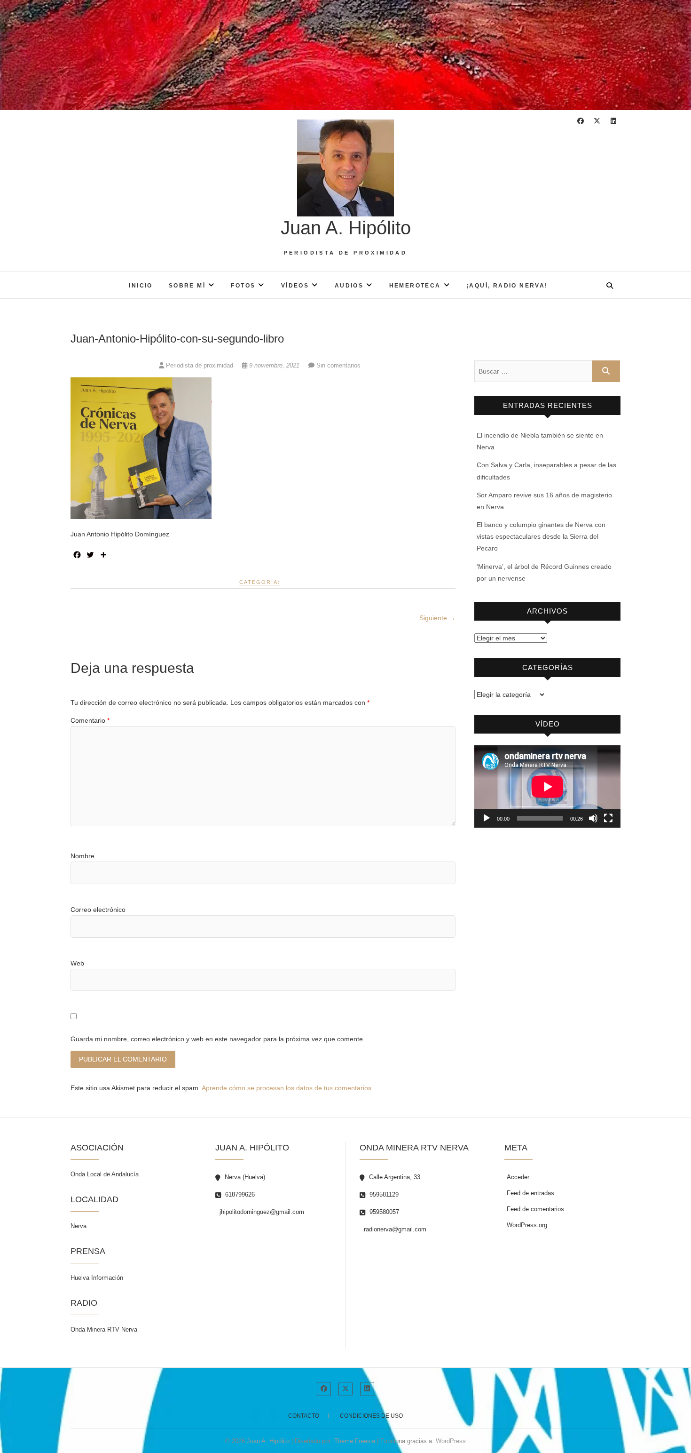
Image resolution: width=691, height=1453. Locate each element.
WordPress (451, 1441)
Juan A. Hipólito (346, 227)
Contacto (303, 1416)
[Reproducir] (486, 818)
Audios (349, 285)
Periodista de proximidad (199, 365)
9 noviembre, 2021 (274, 365)
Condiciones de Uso (371, 1416)
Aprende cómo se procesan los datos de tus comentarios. (287, 1088)
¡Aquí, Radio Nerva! (507, 285)
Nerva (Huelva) (244, 1177)
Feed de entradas (530, 1193)
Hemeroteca (415, 285)
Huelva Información (97, 1277)
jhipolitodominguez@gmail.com (261, 1211)
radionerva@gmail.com (394, 1229)
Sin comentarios (338, 365)
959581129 (383, 1194)
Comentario (90, 720)
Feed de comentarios (535, 1209)
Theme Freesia (354, 1441)
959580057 (383, 1211)
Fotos (243, 285)
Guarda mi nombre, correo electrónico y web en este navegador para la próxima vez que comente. (218, 1039)
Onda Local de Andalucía (105, 1174)
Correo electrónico (98, 909)
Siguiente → (437, 618)
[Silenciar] (593, 818)
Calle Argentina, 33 (393, 1177)
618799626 (239, 1194)
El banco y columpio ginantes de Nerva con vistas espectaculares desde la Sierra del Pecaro (541, 536)
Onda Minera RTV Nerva (104, 1329)
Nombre (82, 856)
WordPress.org (527, 1225)
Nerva (78, 1225)
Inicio (140, 285)
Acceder (518, 1177)
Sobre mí (187, 285)
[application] (547, 786)
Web (77, 963)
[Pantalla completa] (608, 818)
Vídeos (295, 285)
